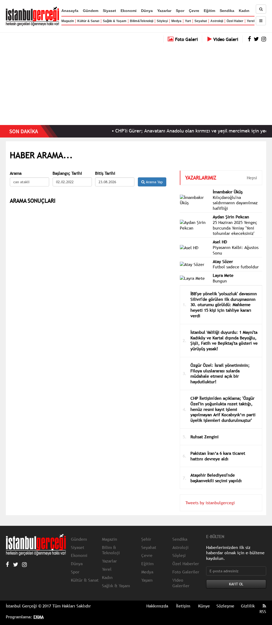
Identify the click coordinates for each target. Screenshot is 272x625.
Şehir (146, 539)
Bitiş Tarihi (105, 173)
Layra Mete (223, 275)
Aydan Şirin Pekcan (231, 217)
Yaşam (146, 580)
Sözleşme (225, 606)
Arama (16, 173)
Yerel (250, 21)
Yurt (188, 21)
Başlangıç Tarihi (67, 173)
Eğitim (209, 11)
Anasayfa (69, 11)
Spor (180, 11)
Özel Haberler (185, 563)
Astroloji (216, 21)
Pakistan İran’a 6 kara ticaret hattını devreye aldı (217, 456)
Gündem (90, 11)
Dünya (147, 11)
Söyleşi (162, 21)
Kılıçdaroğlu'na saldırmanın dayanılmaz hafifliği (235, 202)
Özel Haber (235, 21)
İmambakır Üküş (228, 192)
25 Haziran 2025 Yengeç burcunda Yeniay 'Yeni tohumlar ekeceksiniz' (235, 227)
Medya (176, 21)
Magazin (67, 21)
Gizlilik (248, 606)
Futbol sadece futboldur (236, 267)
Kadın (244, 11)
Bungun (220, 281)
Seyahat (200, 21)
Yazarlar (164, 11)
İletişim (183, 606)
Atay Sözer (223, 261)
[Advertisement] (136, 82)
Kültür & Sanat (88, 21)
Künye (204, 606)
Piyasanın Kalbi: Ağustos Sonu (235, 250)
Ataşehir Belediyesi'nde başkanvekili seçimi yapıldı (216, 478)
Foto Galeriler (185, 572)
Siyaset (109, 11)
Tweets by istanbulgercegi (210, 503)
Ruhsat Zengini (204, 437)
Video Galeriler (180, 583)
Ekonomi (129, 11)
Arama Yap (154, 182)
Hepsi (252, 178)
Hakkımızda (157, 606)
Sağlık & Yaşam (114, 21)
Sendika (227, 11)
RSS (263, 611)
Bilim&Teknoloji (141, 21)
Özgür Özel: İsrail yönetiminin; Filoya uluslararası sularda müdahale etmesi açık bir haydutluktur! (220, 373)
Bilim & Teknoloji (111, 550)
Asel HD (220, 242)
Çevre (194, 11)
